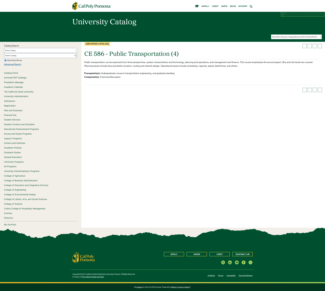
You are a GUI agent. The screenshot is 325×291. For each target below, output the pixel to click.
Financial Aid (10, 115)
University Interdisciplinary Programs (21, 171)
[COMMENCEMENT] (197, 5)
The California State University (19, 91)
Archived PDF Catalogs (15, 77)
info (224, 6)
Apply (173, 254)
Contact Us (242, 254)
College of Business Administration (21, 180)
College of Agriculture (14, 176)
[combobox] (296, 36)
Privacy (220, 275)
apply (205, 6)
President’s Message (13, 82)
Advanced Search (12, 64)
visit (215, 6)
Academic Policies (13, 147)
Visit (219, 254)
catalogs (139, 287)
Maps (197, 254)
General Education (13, 157)
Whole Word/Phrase (14, 60)
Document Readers (246, 275)
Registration (10, 105)
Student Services (12, 119)
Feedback (211, 275)
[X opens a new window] (250, 262)
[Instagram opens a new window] (223, 262)
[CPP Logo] (83, 257)
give (233, 6)
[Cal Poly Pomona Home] (91, 6)
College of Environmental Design (20, 194)
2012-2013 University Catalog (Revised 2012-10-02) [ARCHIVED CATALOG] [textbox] (295, 37)
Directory (8, 218)
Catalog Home (11, 73)
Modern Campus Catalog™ (181, 287)
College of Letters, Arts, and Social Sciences (25, 199)
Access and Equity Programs (18, 133)
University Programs (14, 162)
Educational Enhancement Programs (21, 129)
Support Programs (13, 138)
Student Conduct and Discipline (19, 124)
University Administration (16, 96)
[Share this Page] (310, 46)
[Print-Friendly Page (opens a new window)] (315, 46)
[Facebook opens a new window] (243, 262)
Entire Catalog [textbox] (10, 50)
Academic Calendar (13, 87)
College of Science (13, 204)
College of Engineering (15, 189)
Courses (8, 213)
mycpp (242, 6)
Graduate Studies (12, 152)
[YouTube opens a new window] (237, 262)
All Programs (10, 166)
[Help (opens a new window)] (320, 46)
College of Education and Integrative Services (26, 185)
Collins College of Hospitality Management (24, 208)
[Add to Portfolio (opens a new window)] (305, 46)
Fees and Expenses (13, 110)
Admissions (9, 101)
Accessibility (231, 275)
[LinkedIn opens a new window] (230, 262)
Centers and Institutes (14, 143)
